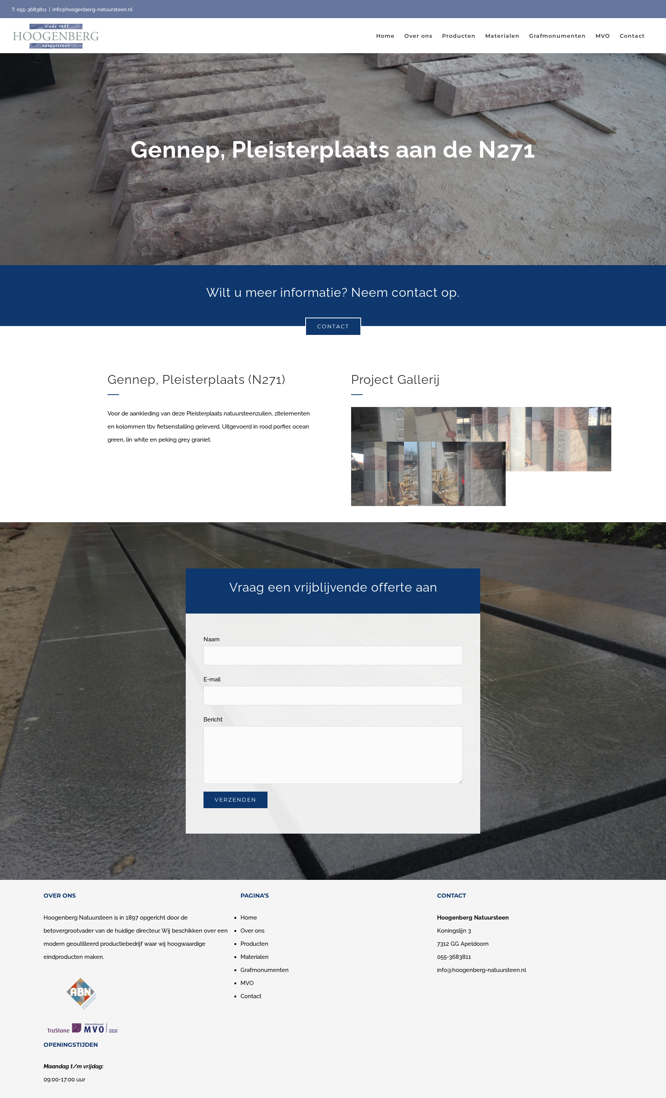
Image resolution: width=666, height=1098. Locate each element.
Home (248, 917)
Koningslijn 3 (454, 930)
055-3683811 (32, 9)
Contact (250, 996)
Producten (254, 943)
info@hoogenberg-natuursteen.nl (92, 9)
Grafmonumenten (264, 970)
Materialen (254, 956)
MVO (247, 983)
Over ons (252, 930)
